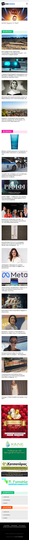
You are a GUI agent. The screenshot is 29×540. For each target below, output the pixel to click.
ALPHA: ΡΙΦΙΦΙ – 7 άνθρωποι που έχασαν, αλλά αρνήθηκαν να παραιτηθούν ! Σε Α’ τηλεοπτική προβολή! (14, 198)
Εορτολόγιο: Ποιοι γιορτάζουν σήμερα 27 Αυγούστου (14, 311)
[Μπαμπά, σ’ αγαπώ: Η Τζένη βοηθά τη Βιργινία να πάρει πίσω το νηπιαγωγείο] (14, 322)
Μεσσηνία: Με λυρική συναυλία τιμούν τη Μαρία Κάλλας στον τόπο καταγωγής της (14, 97)
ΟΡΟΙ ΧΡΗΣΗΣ (22, 525)
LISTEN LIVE (6, 497)
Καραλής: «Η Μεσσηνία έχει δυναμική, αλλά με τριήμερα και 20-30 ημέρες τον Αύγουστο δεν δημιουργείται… (13, 119)
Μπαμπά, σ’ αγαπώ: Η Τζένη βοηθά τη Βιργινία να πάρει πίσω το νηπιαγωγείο (14, 332)
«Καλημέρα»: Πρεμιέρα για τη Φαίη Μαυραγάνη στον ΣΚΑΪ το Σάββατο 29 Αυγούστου (13, 266)
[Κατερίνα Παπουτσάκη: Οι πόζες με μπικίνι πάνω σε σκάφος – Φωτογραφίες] (14, 343)
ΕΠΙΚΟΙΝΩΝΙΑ (14, 525)
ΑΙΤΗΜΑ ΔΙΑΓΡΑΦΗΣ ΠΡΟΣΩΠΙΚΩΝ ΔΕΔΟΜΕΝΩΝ (14, 527)
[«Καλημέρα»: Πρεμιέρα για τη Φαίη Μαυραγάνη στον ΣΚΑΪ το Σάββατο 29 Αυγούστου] (14, 255)
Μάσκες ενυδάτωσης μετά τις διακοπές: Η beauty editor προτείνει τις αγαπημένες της (14, 152)
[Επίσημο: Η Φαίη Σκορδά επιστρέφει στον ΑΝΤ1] (14, 387)
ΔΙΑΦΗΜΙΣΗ (7, 525)
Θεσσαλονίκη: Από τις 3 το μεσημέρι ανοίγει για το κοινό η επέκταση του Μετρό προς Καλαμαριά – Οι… (13, 243)
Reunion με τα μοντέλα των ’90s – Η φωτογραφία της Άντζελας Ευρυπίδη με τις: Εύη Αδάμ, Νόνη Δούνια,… (14, 221)
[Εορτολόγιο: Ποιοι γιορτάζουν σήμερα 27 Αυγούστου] (14, 301)
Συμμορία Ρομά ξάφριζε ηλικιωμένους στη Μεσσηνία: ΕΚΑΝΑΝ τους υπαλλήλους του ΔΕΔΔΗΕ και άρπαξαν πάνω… (14, 75)
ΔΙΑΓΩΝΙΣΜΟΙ (7, 500)
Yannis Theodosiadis (19, 536)
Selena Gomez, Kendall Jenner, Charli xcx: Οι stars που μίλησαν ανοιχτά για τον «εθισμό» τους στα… (14, 289)
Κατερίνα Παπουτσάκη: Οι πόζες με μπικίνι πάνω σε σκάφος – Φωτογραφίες (14, 353)
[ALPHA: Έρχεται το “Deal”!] (14, 14)
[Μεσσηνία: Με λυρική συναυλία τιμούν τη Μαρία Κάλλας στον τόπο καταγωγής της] (14, 87)
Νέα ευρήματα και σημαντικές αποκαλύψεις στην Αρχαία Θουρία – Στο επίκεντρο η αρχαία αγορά (14, 53)
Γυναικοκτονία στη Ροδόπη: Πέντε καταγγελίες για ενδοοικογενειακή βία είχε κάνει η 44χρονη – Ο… (13, 375)
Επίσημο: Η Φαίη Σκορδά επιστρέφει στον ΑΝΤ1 (14, 397)
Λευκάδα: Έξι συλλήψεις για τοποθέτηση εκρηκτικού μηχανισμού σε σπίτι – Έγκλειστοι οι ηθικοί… (14, 175)
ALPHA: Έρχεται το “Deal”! (10, 23)
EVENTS (5, 503)
